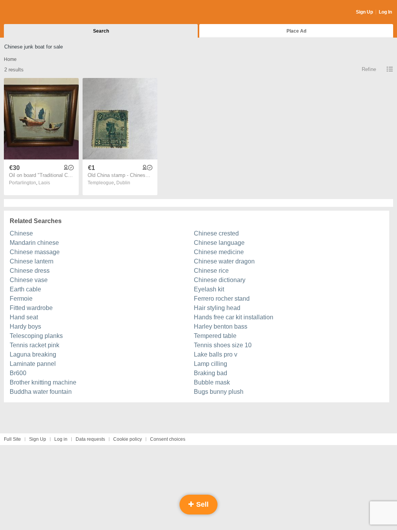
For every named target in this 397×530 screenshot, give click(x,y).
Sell (201, 504)
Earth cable (25, 289)
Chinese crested (216, 233)
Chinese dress (30, 270)
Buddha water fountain (41, 391)
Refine (369, 69)
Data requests (90, 439)
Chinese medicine (219, 252)
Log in (60, 439)
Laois (44, 182)
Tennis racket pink (34, 345)
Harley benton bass (220, 326)
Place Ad (296, 31)
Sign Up (364, 12)
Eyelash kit (209, 289)
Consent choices (167, 439)
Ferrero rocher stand (222, 298)
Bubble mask (212, 382)
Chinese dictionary (219, 280)
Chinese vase (29, 280)
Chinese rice (211, 270)
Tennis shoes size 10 (223, 345)
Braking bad (210, 373)
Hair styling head (217, 308)
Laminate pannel (33, 363)
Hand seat (24, 317)
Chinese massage (35, 252)
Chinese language (219, 242)
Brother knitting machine (43, 382)
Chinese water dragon (224, 261)
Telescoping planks (36, 336)
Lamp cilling (210, 363)
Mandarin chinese (34, 242)
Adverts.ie (34, 12)
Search (101, 31)
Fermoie (21, 298)
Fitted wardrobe (31, 308)
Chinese (21, 233)
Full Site (12, 439)
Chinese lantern (32, 261)
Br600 (18, 373)
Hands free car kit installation (233, 317)
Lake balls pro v (215, 354)
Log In (385, 12)
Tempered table (215, 336)
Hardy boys (25, 326)
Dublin (123, 182)
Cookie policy (127, 439)
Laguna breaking (33, 354)
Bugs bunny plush (218, 391)
